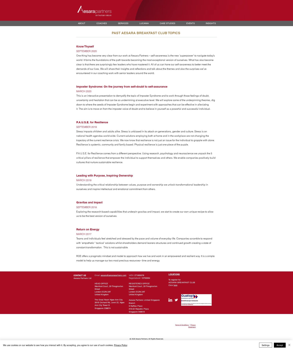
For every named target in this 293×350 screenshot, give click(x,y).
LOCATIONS (174, 274)
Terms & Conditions (182, 325)
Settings (265, 345)
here (175, 285)
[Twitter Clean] (176, 300)
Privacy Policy (120, 345)
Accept (280, 345)
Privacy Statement (192, 326)
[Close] (289, 345)
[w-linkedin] (170, 300)
